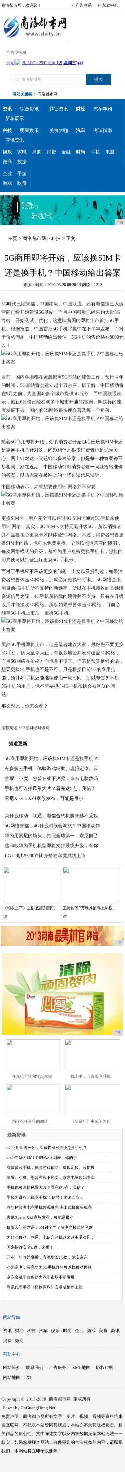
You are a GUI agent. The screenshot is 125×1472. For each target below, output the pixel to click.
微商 (7, 161)
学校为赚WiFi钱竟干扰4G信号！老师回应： (45, 1197)
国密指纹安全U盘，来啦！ (30, 1247)
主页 (12, 238)
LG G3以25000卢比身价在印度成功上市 (45, 855)
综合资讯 (29, 108)
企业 (7, 173)
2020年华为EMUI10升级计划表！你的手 (42, 1157)
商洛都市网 (48, 94)
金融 (66, 152)
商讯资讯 (14, 140)
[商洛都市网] (34, 38)
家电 (22, 152)
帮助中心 (110, 5)
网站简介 (11, 1367)
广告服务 (57, 1367)
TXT (28, 1377)
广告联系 (84, 5)
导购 (36, 152)
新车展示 (14, 118)
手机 (95, 152)
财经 (19, 1330)
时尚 (67, 1330)
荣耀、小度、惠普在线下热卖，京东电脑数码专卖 (51, 1177)
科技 (56, 238)
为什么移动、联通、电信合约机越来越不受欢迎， (51, 1237)
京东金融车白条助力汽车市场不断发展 (41, 1277)
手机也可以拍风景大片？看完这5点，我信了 (50, 788)
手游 (22, 173)
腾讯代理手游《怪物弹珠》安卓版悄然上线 (45, 1287)
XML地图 (81, 1367)
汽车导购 (102, 108)
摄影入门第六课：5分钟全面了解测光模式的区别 (50, 1227)
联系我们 (34, 1367)
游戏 (7, 183)
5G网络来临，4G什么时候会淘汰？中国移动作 (52, 825)
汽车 (43, 1330)
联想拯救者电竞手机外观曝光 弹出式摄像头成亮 (49, 1207)
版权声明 (104, 1367)
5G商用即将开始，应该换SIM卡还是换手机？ (51, 758)
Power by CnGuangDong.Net (29, 1407)
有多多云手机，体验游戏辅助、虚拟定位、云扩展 (51, 1167)
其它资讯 (58, 108)
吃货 (22, 183)
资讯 (7, 1330)
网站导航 (11, 1317)
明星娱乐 (29, 130)
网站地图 (11, 1377)
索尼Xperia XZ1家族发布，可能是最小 (44, 798)
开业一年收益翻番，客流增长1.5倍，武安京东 (47, 1257)
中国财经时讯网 (35, 728)
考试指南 (102, 130)
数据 (22, 161)
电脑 (110, 152)
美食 (103, 1330)
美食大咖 (58, 130)
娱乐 (55, 1330)
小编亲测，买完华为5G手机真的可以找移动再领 (49, 1267)
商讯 (115, 1330)
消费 (51, 152)
